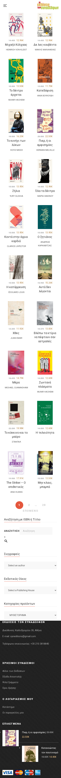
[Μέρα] (16, 363)
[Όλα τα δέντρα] (45, 171)
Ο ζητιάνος (45, 237)
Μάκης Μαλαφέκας (45, 49)
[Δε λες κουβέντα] (45, 25)
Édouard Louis (16, 292)
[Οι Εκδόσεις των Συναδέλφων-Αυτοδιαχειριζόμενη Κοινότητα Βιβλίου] (48, 5)
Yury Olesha (16, 196)
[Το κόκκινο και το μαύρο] (16, 413)
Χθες (16, 333)
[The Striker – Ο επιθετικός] (16, 463)
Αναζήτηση (12, 531)
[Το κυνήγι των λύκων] (16, 121)
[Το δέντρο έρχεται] (16, 71)
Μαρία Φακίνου (45, 196)
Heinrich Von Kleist (16, 49)
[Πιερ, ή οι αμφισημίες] (45, 121)
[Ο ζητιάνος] (45, 217)
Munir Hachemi (16, 100)
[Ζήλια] (16, 171)
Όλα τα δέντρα (45, 191)
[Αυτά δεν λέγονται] (45, 267)
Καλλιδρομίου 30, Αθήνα (28, 630)
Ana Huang (16, 492)
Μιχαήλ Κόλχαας (16, 44)
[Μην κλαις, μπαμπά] (45, 463)
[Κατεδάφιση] (45, 71)
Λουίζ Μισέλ (16, 150)
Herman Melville (45, 150)
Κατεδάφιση (45, 90)
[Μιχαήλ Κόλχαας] (16, 25)
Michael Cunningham (16, 387)
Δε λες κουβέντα (45, 44)
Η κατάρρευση (16, 287)
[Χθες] (16, 313)
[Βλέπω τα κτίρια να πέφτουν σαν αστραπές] (45, 313)
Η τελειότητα (45, 432)
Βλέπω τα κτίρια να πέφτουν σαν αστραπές (45, 337)
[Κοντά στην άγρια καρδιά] (16, 217)
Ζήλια (16, 191)
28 (44, 505)
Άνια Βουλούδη (45, 95)
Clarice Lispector (16, 246)
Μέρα (16, 382)
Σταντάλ (16, 442)
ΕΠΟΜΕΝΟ (30, 510)
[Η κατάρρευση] (16, 267)
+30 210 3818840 (40, 643)
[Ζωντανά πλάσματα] (45, 363)
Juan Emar (16, 338)
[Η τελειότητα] (45, 413)
